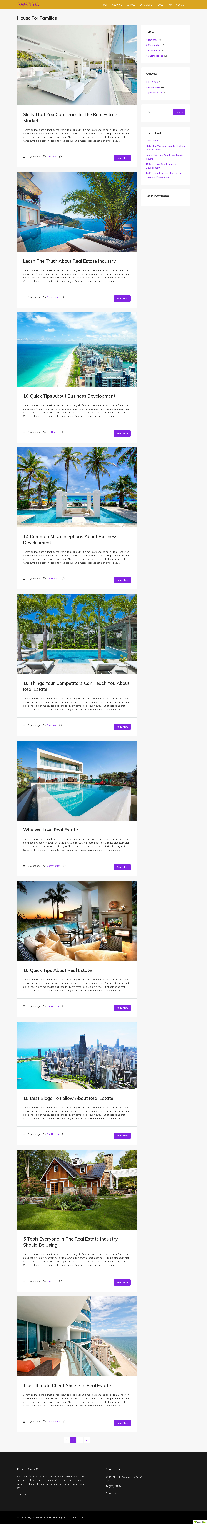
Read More (122, 158)
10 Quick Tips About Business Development (69, 396)
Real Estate (53, 432)
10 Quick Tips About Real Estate (57, 970)
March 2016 (154, 87)
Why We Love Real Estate (50, 830)
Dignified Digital (76, 1517)
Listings (131, 5)
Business (51, 156)
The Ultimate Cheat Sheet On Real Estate (67, 1385)
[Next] (87, 1440)
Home (104, 5)
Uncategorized (155, 55)
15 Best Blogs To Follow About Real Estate (68, 1098)
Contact (180, 5)
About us (117, 5)
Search (179, 112)
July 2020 (153, 82)
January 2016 (155, 92)
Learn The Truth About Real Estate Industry (69, 261)
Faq (170, 5)
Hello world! (152, 140)
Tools (160, 5)
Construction (53, 297)
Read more (22, 1494)
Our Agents (146, 5)
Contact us (111, 1493)
